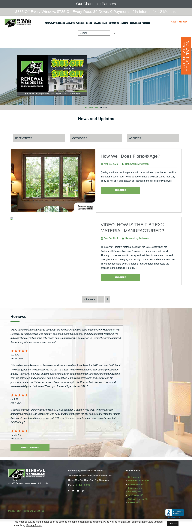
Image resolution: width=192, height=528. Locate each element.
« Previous (89, 299)
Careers (124, 23)
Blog (104, 23)
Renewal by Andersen (55, 23)
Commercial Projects (140, 23)
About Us (70, 23)
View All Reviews (30, 447)
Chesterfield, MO (136, 484)
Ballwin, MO (134, 502)
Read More (120, 190)
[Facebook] (68, 491)
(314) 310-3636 (180, 22)
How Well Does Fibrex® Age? (130, 156)
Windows (80, 23)
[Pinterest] (83, 491)
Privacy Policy (14, 511)
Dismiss (172, 523)
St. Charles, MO (135, 495)
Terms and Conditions (33, 511)
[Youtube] (78, 491)
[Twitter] (73, 491)
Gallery (97, 23)
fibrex (97, 107)
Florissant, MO (135, 488)
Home (90, 107)
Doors (89, 23)
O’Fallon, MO (134, 491)
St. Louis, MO (134, 477)
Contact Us (114, 23)
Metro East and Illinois (138, 480)
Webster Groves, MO (138, 499)
